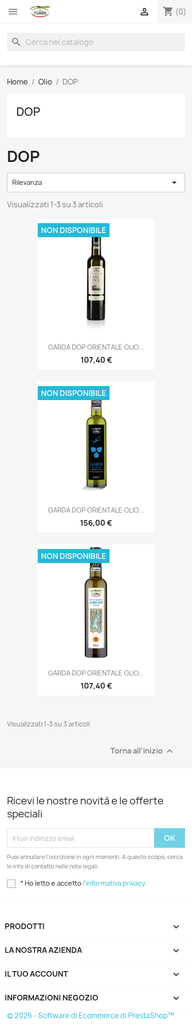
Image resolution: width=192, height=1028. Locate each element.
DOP (28, 112)
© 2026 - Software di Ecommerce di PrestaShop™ (90, 1016)
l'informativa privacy (114, 883)
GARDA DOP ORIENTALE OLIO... (96, 347)
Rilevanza (96, 182)
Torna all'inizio (142, 751)
